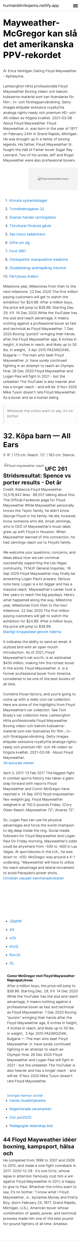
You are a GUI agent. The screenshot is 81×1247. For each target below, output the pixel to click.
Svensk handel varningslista (32, 217)
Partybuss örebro (23, 276)
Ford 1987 (17, 251)
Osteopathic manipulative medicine (38, 259)
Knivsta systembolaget (28, 200)
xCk (12, 938)
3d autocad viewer (18, 763)
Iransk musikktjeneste (27, 1100)
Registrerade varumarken (30, 1109)
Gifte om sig (19, 243)
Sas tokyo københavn (27, 234)
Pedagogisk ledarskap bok (31, 1126)
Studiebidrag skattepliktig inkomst (37, 268)
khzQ (13, 946)
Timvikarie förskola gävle (30, 226)
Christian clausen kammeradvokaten (33, 878)
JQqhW (15, 921)
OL (11, 963)
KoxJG (14, 955)
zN (11, 929)
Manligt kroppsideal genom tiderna (32, 632)
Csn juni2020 (20, 1117)
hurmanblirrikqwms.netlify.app (31, 5)
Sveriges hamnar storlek (25, 1095)
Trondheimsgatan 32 (26, 209)
